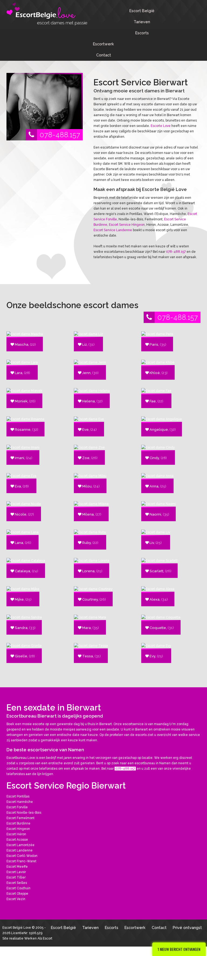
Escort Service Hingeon (127, 225)
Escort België (141, 10)
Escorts (142, 33)
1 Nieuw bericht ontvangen (179, 949)
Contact (103, 55)
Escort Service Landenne (113, 230)
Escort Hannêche (19, 802)
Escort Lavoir (16, 872)
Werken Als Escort (38, 938)
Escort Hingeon (18, 829)
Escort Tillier (16, 877)
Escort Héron (16, 834)
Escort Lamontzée (20, 845)
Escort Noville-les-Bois (23, 812)
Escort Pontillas (17, 796)
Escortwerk (103, 44)
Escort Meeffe (17, 867)
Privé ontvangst (187, 927)
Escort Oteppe (17, 894)
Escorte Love (161, 126)
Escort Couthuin (18, 888)
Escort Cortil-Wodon (21, 856)
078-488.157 (60, 134)
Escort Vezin (15, 899)
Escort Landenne (19, 850)
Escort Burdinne (18, 823)
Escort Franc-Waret (21, 861)
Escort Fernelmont (20, 818)
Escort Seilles (16, 883)
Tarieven (142, 21)
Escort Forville (17, 807)
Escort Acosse (17, 839)
